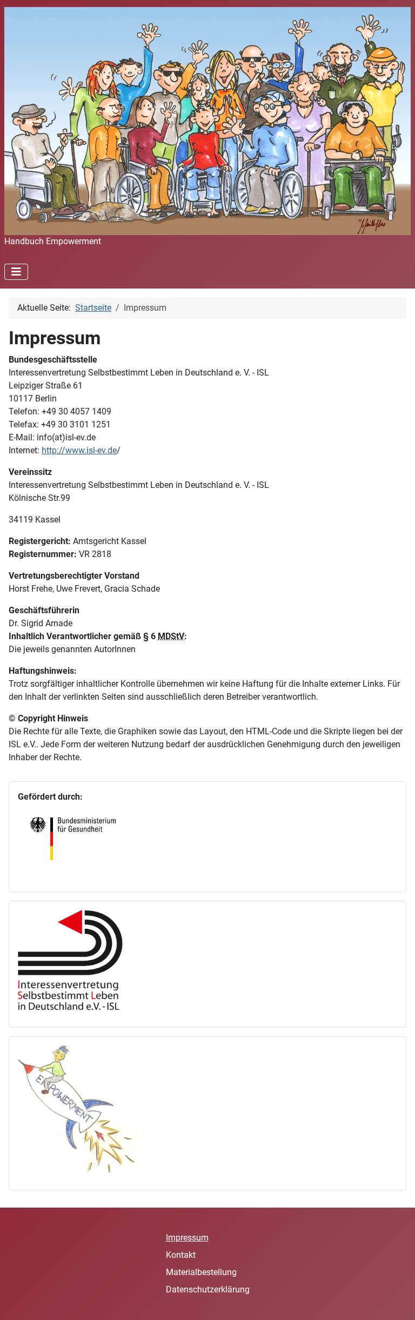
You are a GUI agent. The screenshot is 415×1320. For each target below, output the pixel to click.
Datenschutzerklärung (208, 1289)
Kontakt (181, 1255)
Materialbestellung (201, 1272)
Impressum (187, 1237)
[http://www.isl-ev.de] (77, 959)
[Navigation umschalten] (16, 272)
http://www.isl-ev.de (79, 450)
